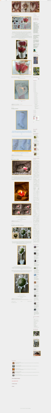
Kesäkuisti (36, 183)
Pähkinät (34, 218)
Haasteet (34, 166)
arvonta (38, 161)
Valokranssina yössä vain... (17, 368)
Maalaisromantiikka (35, 199)
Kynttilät (37, 192)
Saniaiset (35, 225)
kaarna (34, 177)
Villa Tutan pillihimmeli (36, 327)
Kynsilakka (34, 192)
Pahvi (35, 208)
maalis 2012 (36, 101)
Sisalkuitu (38, 226)
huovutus (37, 171)
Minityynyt (37, 200)
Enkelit (38, 165)
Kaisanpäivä (37, 177)
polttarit (35, 216)
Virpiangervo (34, 240)
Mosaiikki (34, 201)
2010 (34, 111)
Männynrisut (35, 203)
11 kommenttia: (20, 220)
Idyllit (36, 172)
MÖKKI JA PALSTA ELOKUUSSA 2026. (37, 137)
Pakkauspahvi (34, 210)
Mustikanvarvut (35, 202)
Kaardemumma (37, 176)
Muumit (38, 202)
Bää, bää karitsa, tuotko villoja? (37, 268)
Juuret (37, 174)
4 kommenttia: (20, 104)
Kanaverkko (20, 299)
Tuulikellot (37, 234)
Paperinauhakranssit (37, 303)
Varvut (37, 237)
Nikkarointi (34, 206)
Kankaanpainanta (35, 180)
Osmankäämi (38, 207)
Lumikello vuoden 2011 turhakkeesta (17, 225)
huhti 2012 (36, 100)
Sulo (38, 228)
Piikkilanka (34, 215)
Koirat (35, 186)
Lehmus (37, 195)
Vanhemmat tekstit (30, 301)
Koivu (37, 186)
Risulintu (35, 324)
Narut (37, 204)
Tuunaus (34, 235)
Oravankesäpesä (36, 135)
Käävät (37, 193)
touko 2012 (36, 99)
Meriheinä (34, 200)
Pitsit (38, 215)
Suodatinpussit (36, 229)
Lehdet (34, 195)
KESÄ (38, 182)
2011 (34, 110)
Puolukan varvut (37, 217)
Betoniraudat (38, 163)
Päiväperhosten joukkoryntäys (37, 154)
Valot (34, 236)
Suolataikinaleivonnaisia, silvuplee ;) (37, 296)
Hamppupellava (16, 221)
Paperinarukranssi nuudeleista (18, 371)
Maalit (38, 199)
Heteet (34, 170)
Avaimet (34, 162)
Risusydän (35, 325)
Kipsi (34, 185)
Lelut (33, 196)
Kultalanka (34, 190)
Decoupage (34, 165)
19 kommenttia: (20, 298)
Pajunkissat (34, 209)
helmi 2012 (36, 102)
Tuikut (19, 221)
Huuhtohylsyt (16, 299)
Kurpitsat (37, 191)
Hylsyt (18, 299)
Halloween (38, 166)
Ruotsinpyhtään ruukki (36, 222)
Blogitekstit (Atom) (15, 302)
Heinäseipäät (37, 168)
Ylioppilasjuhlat (38, 241)
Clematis (37, 164)
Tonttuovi (37, 232)
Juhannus (34, 174)
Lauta (34, 194)
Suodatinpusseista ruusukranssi (36, 326)
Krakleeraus (34, 187)
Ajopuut (34, 160)
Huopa (34, 171)
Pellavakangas (34, 212)
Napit (35, 204)
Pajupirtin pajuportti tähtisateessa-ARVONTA (37, 253)
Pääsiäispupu (35, 323)
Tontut (34, 233)
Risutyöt (38, 220)
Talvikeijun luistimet (14, 108)
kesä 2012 (36, 98)
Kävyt (34, 193)
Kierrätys (16, 155)
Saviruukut (38, 225)
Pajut (37, 209)
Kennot (36, 182)
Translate (38, 16)
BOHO (34, 164)
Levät (37, 196)
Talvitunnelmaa (20, 155)
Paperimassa (25, 299)
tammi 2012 (36, 103)
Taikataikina (34, 231)
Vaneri (33, 237)
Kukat (34, 189)
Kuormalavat (34, 191)
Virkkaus (38, 239)
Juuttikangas (34, 175)
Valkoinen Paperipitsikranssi (37, 282)
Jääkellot (34, 176)
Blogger (30, 408)
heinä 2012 (36, 97)
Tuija (35, 233)
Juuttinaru (38, 175)
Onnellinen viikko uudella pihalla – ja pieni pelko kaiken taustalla (36, 141)
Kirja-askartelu (37, 185)
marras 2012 (36, 93)
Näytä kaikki (38, 156)
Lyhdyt (37, 198)
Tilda (22, 155)
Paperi (37, 210)
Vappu (35, 237)
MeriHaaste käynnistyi (37, 260)
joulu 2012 (36, 92)
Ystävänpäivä (35, 242)
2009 (34, 112)
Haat (36, 166)
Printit (34, 217)
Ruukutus (37, 223)
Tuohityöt (34, 234)
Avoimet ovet (37, 162)
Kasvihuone (37, 181)
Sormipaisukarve (35, 228)
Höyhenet (34, 172)
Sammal (27, 299)
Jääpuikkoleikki (37, 309)
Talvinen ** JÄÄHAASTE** (37, 275)
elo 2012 (35, 96)
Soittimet (38, 227)
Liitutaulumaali (34, 197)
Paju (37, 208)
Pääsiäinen (37, 218)
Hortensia (37, 170)
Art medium (34, 161)
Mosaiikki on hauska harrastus (37, 289)
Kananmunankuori (35, 178)
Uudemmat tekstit (14, 301)
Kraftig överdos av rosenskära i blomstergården (37, 149)
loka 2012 (36, 94)
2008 (34, 113)
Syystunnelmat (35, 230)
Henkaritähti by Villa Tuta (36, 319)
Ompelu (34, 207)
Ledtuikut (37, 194)
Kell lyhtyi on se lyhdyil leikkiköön (37, 145)
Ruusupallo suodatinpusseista (18, 365)
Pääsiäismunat (36, 219)
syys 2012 (36, 95)
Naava (38, 203)
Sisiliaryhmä (34, 227)
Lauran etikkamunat (36, 320)
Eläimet (36, 165)
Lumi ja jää (35, 197)
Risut (35, 220)
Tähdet (36, 235)
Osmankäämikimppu (36, 321)
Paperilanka (34, 211)
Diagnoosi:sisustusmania (36, 143)
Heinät (34, 169)
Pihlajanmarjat (36, 214)
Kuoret (37, 190)
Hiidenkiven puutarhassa (35, 152)
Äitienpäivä (38, 242)
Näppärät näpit (37, 206)
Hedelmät (34, 168)
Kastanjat (34, 181)
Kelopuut (34, 182)
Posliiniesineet (38, 216)
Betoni (14, 221)
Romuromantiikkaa (37, 221)
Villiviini (36, 238)
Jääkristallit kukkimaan (15, 15)
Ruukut (34, 223)
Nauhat (34, 205)
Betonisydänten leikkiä (15, 159)
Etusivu (21, 301)
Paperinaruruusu (35, 322)
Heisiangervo (37, 169)
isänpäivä (38, 172)
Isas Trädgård (35, 147)
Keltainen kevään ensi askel (37, 247)
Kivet (33, 186)
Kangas (14, 155)
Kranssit (34, 188)
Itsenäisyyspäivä (36, 173)
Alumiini (37, 160)
